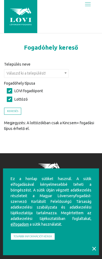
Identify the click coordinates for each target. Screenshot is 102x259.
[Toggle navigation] (88, 4)
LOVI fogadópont (28, 91)
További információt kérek (33, 236)
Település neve (17, 64)
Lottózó (21, 99)
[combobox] (36, 73)
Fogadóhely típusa (19, 83)
